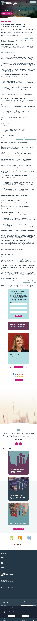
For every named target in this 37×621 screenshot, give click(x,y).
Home (2, 20)
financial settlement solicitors (30, 138)
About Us (3, 558)
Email (11, 306)
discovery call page (11, 51)
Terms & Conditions (4, 602)
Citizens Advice (4, 94)
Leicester (23, 224)
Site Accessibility (28, 601)
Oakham (18, 224)
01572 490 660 (21, 51)
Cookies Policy (12, 601)
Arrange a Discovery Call (7, 13)
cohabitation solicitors (12, 152)
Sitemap (33, 601)
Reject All (26, 615)
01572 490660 (5, 573)
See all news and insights (18, 528)
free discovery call (19, 209)
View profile (12, 361)
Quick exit (33, 1)
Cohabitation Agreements (16, 328)
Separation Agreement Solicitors (17, 326)
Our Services (8, 20)
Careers (2, 563)
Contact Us (3, 564)
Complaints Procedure (5, 601)
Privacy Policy (22, 601)
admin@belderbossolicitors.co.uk (7, 52)
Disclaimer (17, 601)
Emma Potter (14, 354)
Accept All (11, 615)
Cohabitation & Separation (19, 20)
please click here (31, 612)
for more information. (7, 262)
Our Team (3, 561)
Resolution (9, 219)
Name (11, 302)
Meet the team (18, 366)
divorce (2, 170)
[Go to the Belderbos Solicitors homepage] (9, 3)
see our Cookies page (5, 612)
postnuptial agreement (26, 171)
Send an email (13, 360)
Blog (2, 562)
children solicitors (19, 138)
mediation (3, 160)
